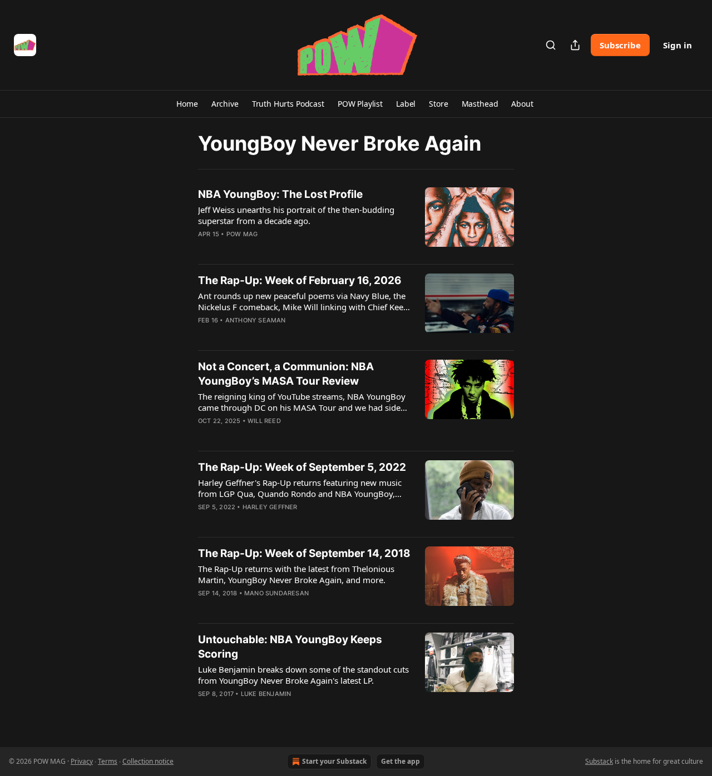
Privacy (82, 761)
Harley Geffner (270, 507)
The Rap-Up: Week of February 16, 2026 (300, 280)
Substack (599, 761)
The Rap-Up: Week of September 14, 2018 (304, 553)
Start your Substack (334, 761)
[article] (356, 221)
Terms (107, 761)
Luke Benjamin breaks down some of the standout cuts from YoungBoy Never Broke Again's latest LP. (303, 675)
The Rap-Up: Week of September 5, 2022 (302, 467)
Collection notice (148, 761)
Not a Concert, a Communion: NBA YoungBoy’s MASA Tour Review (286, 373)
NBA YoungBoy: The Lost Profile (280, 194)
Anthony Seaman (255, 320)
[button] (187, 104)
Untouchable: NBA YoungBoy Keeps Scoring (290, 646)
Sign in (677, 45)
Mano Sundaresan (276, 593)
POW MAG (242, 234)
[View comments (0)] (271, 334)
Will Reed (264, 421)
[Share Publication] (575, 45)
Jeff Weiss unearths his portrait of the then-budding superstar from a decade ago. (296, 215)
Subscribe (620, 45)
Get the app (400, 761)
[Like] (205, 334)
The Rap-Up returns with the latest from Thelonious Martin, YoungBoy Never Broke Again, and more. (296, 574)
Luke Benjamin (266, 694)
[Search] (551, 45)
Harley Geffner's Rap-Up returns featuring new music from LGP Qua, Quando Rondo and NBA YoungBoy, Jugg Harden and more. (300, 488)
